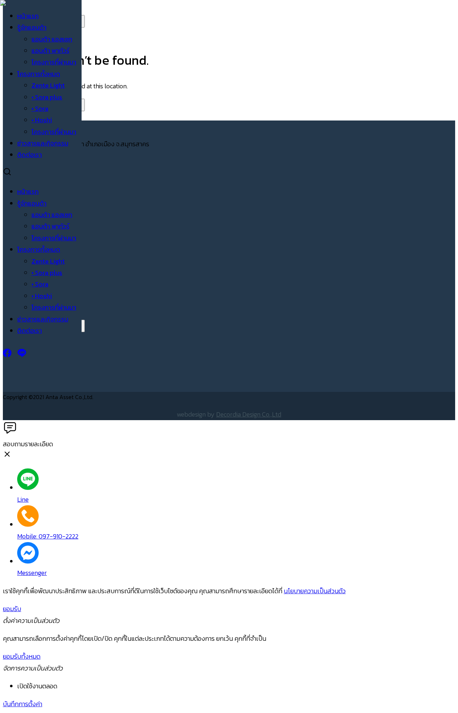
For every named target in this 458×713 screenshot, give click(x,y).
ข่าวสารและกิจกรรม (42, 143)
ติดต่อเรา (29, 154)
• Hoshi (41, 120)
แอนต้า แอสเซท (51, 39)
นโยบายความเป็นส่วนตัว (315, 591)
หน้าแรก (28, 16)
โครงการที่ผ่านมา (53, 62)
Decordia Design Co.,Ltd (248, 414)
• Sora (39, 108)
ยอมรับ (12, 609)
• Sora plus (46, 97)
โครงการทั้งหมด (38, 74)
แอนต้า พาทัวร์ (50, 50)
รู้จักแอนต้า (32, 27)
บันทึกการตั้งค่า (22, 704)
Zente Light (48, 85)
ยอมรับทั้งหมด (21, 656)
